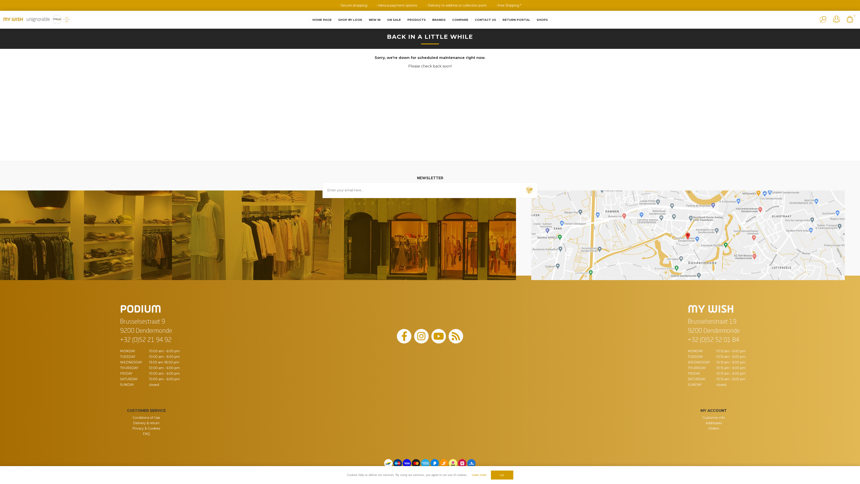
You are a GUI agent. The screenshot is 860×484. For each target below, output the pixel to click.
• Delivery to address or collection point (456, 5)
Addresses (714, 423)
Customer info (714, 418)
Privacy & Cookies (146, 428)
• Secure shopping (353, 5)
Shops (542, 20)
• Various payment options (396, 5)
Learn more (479, 475)
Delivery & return (146, 423)
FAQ (146, 434)
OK (502, 475)
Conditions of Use (146, 418)
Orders (713, 428)
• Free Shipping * (508, 5)
